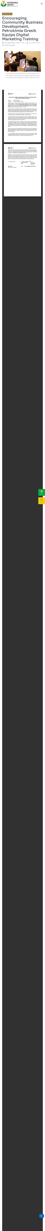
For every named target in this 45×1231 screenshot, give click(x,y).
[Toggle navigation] (41, 3)
